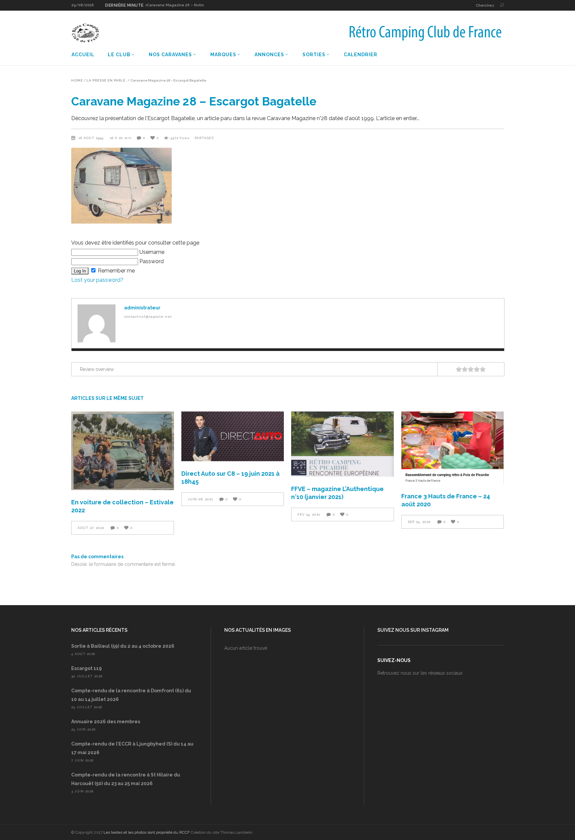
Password (151, 261)
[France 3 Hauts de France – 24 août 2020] (452, 448)
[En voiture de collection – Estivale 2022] (122, 451)
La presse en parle (106, 80)
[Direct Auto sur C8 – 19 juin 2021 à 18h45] (232, 436)
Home (77, 80)
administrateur (142, 307)
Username (151, 252)
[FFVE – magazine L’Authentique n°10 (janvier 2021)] (342, 444)
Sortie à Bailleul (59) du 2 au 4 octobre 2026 (122, 646)
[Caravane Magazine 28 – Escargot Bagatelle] (96, 323)
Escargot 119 (86, 668)
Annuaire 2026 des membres (105, 721)
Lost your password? (97, 280)
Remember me (115, 270)
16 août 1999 (92, 138)
